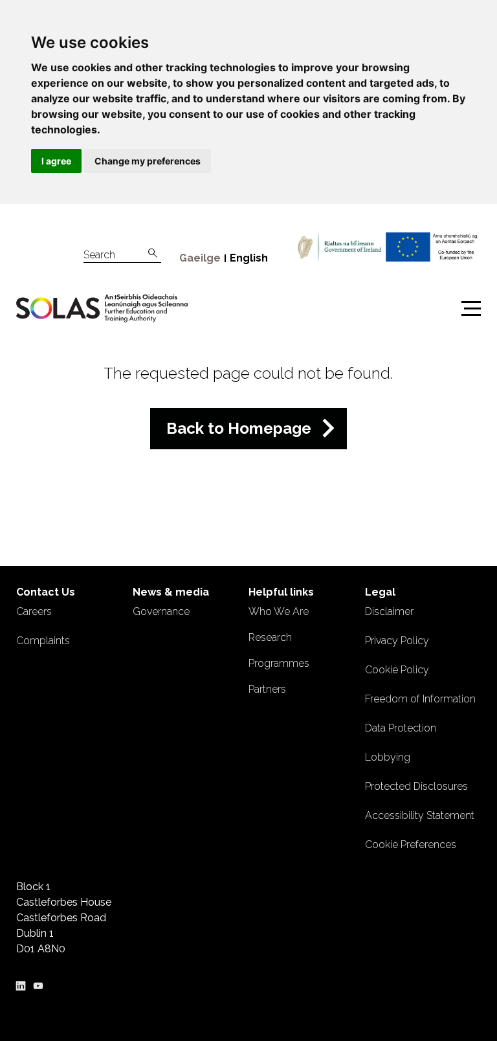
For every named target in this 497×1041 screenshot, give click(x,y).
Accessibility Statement (419, 815)
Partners (267, 689)
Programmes (278, 663)
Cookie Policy (397, 670)
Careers (34, 611)
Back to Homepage (238, 428)
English (249, 258)
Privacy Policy (397, 640)
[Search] (152, 253)
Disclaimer (389, 611)
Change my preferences (147, 160)
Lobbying (387, 757)
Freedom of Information (420, 699)
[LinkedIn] (20, 984)
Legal (380, 592)
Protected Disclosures (416, 786)
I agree (56, 160)
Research (270, 637)
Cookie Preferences (410, 844)
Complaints (43, 640)
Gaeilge (200, 258)
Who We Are (278, 611)
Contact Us (45, 592)
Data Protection (400, 728)
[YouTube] (38, 984)
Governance (161, 611)
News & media (171, 592)
